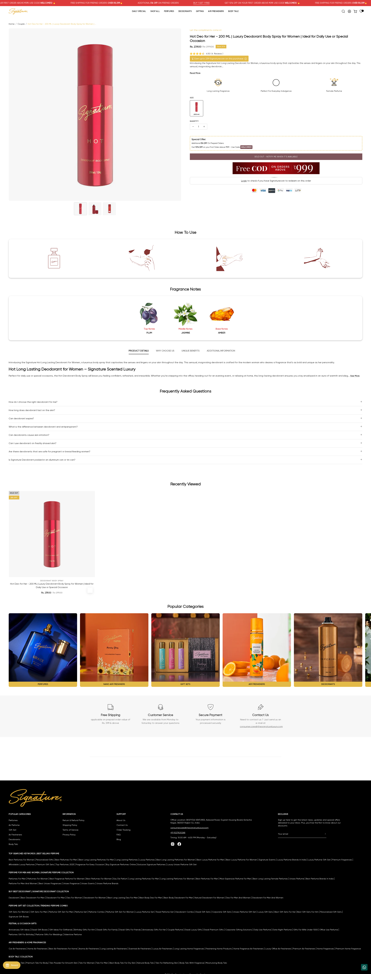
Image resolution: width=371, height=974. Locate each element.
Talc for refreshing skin (167, 963)
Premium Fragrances (342, 860)
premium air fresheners (304, 948)
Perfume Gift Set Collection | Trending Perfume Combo (38, 905)
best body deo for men (150, 897)
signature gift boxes (19, 916)
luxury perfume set (145, 912)
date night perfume (282, 930)
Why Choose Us (165, 350)
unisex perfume (296, 879)
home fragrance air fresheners (248, 948)
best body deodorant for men (178, 897)
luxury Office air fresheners (278, 948)
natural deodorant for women (209, 897)
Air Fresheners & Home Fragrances (27, 942)
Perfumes (13, 820)
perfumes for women (37, 879)
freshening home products (219, 948)
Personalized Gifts (44, 860)
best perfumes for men (207, 879)
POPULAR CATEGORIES (20, 814)
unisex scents (88, 883)
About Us (121, 820)
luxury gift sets (265, 912)
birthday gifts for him (84, 930)
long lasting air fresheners (114, 948)
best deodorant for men (33, 897)
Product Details (139, 350)
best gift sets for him (308, 912)
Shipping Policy (70, 825)
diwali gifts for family (107, 930)
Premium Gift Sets (45, 864)
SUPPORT (121, 814)
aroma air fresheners (89, 948)
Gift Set (12, 830)
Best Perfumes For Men (66, 860)
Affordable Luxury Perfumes (22, 864)
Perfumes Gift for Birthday (21, 934)
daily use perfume (262, 930)
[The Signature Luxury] (18, 11)
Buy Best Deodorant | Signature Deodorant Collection (39, 891)
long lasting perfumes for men (144, 879)
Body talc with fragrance (192, 963)
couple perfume (175, 930)
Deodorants (14, 839)
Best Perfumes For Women (21, 860)
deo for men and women (238, 897)
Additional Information (221, 350)
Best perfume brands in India (319, 879)
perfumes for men (17, 879)
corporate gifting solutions (238, 930)
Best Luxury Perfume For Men (210, 860)
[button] (343, 11)
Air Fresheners (15, 834)
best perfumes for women (99, 879)
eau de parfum (120, 879)
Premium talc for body (37, 963)
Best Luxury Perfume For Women (241, 860)
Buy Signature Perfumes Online (121, 864)
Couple (21, 24)
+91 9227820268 (177, 832)
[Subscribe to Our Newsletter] (322, 834)
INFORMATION (69, 814)
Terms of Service (70, 830)
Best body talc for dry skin (123, 963)
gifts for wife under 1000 (305, 930)
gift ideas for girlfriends (60, 930)
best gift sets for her (284, 912)
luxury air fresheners (162, 948)
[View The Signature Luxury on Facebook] (179, 844)
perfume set (81, 912)
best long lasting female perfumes (270, 879)
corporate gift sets (221, 912)
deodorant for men (55, 897)
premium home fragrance (348, 948)
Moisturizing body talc (216, 963)
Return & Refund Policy (73, 820)
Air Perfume (14, 825)
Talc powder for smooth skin (64, 963)
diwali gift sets (202, 912)
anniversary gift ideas (19, 930)
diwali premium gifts (214, 930)
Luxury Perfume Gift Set (319, 860)
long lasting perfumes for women (177, 879)
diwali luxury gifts (193, 930)
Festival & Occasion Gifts (23, 923)
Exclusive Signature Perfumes (151, 864)
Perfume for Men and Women (23, 883)
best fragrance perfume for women (67, 879)
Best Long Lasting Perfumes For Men (96, 860)
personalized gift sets (331, 912)
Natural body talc (145, 963)
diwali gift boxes (39, 930)
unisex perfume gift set (244, 912)
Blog (119, 839)
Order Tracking (123, 830)
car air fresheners (17, 948)
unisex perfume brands (107, 883)
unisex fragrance (71, 883)
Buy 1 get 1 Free (201, 3)
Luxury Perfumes (147, 860)
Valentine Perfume (73, 934)
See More (355, 376)
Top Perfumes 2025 (65, 864)
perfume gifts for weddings (49, 934)
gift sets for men (39, 912)
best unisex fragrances (50, 883)
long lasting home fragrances (189, 948)
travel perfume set (165, 912)
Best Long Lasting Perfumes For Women (175, 860)
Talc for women (86, 963)
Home (11, 24)
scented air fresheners (140, 948)
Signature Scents (267, 860)
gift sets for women (19, 912)
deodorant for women (95, 897)
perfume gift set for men (61, 912)
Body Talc (13, 844)
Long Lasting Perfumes (127, 860)
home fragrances (325, 948)
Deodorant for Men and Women (267, 897)
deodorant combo (184, 912)
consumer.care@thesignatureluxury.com (261, 726)
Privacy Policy (69, 834)
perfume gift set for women (120, 912)
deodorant (14, 897)
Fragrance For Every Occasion (90, 864)
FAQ (119, 834)
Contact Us (122, 825)
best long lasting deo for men (123, 897)
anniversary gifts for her (154, 930)
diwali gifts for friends (130, 930)
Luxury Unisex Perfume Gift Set (182, 864)
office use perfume (328, 930)
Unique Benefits (191, 350)
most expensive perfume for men (235, 879)
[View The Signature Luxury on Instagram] (172, 844)
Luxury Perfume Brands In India (291, 860)
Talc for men (102, 963)
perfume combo (96, 912)
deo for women (74, 897)
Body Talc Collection (21, 956)
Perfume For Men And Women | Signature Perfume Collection (41, 872)
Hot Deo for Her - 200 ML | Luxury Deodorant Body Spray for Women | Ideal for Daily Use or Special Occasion (51, 584)
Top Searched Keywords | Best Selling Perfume (34, 853)
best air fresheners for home (63, 948)
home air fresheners (37, 948)
